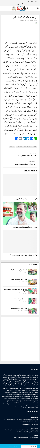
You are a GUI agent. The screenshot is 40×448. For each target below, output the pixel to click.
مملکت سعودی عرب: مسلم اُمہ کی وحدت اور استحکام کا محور (19, 270)
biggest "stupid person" (30, 146)
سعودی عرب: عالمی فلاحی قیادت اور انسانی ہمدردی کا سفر (19, 308)
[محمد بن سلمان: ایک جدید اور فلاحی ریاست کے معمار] (32, 301)
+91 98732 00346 (33, 425)
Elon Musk (19, 146)
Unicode (37, 2)
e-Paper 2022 (30, 2)
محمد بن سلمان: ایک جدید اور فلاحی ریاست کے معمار (19, 299)
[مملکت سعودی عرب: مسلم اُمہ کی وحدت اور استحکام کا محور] (32, 272)
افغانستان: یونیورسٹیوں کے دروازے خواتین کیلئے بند (25, 164)
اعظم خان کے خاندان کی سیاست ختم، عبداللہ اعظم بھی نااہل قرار (26, 199)
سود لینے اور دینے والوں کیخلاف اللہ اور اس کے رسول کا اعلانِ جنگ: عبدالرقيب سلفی (23, 256)
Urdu (32, 447)
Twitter (12, 146)
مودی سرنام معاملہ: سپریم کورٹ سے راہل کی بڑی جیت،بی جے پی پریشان (25, 227)
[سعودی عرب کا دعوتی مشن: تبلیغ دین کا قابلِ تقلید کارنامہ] (32, 281)
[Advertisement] (20, 339)
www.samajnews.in (31, 20)
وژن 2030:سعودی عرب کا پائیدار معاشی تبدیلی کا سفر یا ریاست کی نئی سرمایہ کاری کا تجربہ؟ (15, 290)
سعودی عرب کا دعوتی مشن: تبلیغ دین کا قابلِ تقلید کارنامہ (19, 279)
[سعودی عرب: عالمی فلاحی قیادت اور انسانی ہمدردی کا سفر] (32, 310)
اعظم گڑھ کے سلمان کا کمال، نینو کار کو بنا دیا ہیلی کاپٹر (27, 156)
